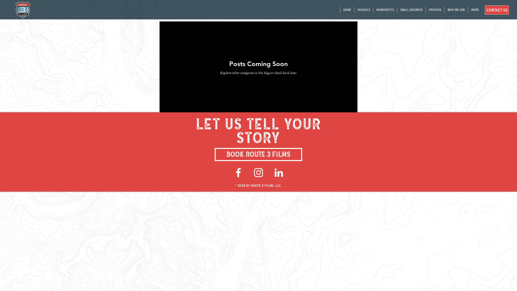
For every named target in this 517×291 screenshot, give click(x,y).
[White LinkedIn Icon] (279, 173)
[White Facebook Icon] (238, 173)
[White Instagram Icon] (258, 173)
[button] (435, 10)
